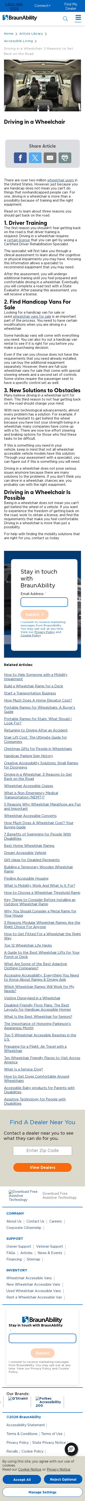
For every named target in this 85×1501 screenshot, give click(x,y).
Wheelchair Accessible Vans (29, 1278)
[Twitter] (35, 157)
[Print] (65, 157)
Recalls (12, 1451)
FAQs (10, 1253)
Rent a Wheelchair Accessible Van (34, 1297)
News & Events (50, 1253)
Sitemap (33, 1259)
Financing (14, 1259)
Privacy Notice (58, 1469)
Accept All (22, 1479)
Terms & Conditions (22, 1434)
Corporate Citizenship (23, 1228)
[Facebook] (20, 157)
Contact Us (35, 1221)
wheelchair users (60, 180)
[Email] (50, 157)
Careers (55, 1221)
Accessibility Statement (25, 1425)
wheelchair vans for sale (32, 316)
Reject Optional (63, 1479)
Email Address (32, 594)
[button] (14, 6)
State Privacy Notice (49, 1442)
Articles (26, 1253)
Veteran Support (49, 1246)
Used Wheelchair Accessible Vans (33, 1291)
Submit (32, 614)
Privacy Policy (44, 632)
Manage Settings (42, 1492)
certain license (18, 240)
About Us (13, 1221)
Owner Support (18, 1246)
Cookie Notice (29, 1469)
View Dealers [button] (42, 1167)
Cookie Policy (31, 635)
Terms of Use (52, 1434)
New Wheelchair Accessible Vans (33, 1284)
